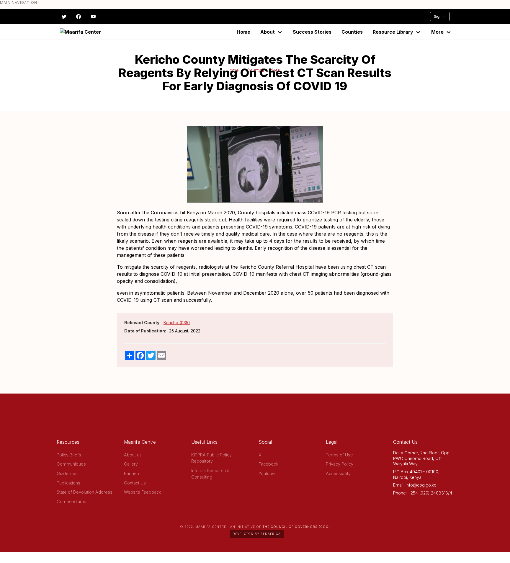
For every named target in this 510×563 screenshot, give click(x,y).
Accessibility (338, 473)
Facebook (268, 463)
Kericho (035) (177, 322)
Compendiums (71, 501)
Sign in (440, 16)
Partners (132, 473)
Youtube (267, 473)
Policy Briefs (69, 454)
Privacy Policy (339, 463)
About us (133, 454)
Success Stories (312, 32)
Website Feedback (142, 492)
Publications (68, 482)
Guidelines (67, 473)
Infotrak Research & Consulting (210, 473)
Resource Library (393, 32)
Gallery (131, 463)
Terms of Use (339, 454)
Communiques (71, 463)
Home (243, 32)
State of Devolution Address (84, 492)
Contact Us (135, 482)
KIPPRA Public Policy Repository (211, 458)
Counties (352, 32)
